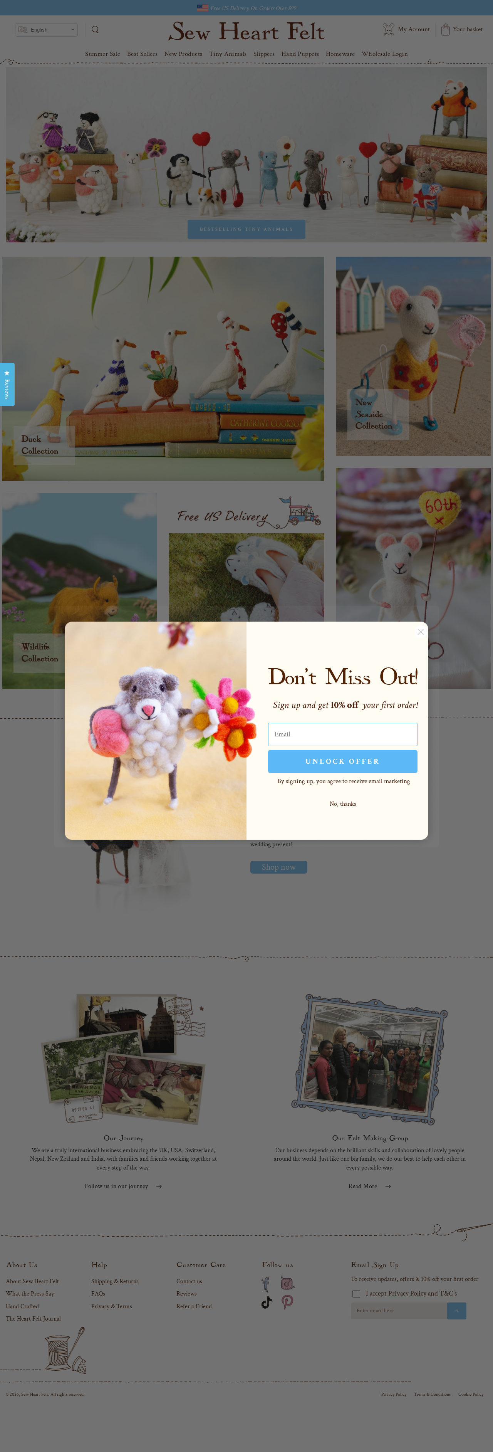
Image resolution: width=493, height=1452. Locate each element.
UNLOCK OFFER (342, 761)
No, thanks (343, 804)
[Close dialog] (421, 632)
